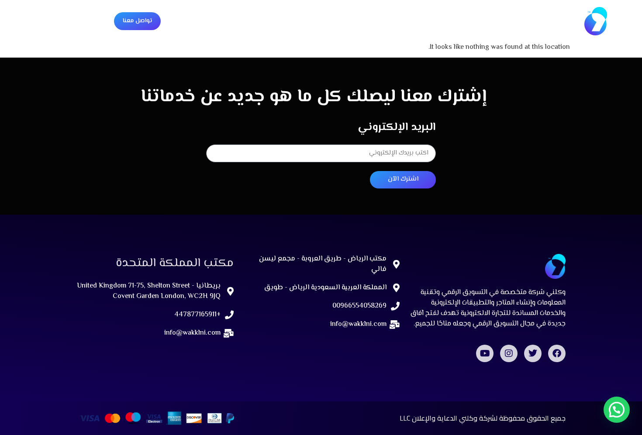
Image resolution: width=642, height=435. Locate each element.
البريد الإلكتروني (397, 128)
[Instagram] (509, 353)
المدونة (237, 20)
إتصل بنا (199, 20)
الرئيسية (511, 20)
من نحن (473, 20)
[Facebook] (557, 353)
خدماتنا (436, 20)
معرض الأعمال (380, 20)
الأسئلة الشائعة (319, 20)
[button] (617, 410)
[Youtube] (485, 353)
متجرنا (271, 20)
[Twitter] (533, 353)
